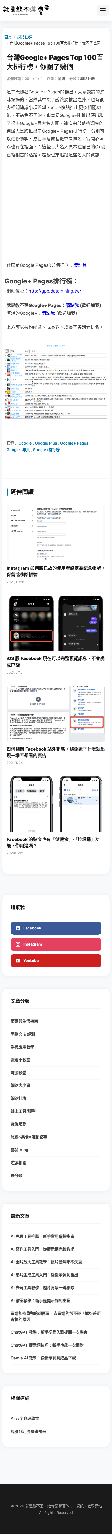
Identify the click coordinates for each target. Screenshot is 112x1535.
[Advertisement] (56, 210)
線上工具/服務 (23, 1111)
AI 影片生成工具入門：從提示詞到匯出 (44, 1274)
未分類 (16, 1175)
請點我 (80, 265)
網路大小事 (20, 1085)
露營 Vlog (19, 1149)
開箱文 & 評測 (23, 1034)
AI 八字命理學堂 (25, 1418)
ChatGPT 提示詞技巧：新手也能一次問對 (47, 1345)
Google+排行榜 (46, 449)
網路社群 (24, 37)
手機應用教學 (22, 1046)
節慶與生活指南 (24, 1021)
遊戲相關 (18, 1162)
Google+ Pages (74, 443)
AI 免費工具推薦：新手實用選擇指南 (42, 1236)
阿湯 (61, 79)
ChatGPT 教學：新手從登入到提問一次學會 (49, 1332)
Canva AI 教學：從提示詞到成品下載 (43, 1357)
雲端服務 (18, 1124)
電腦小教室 (20, 1059)
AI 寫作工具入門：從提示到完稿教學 (42, 1249)
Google (25, 443)
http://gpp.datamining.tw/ (55, 291)
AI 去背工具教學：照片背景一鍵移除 (42, 1287)
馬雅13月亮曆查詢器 (28, 1431)
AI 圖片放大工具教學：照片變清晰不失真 (46, 1261)
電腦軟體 (18, 1072)
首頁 (8, 37)
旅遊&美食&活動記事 (29, 1136)
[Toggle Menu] (103, 10)
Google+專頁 (18, 449)
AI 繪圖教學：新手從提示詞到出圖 (40, 1300)
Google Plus (46, 443)
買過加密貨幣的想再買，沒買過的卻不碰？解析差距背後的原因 (56, 1316)
